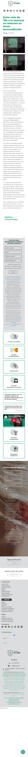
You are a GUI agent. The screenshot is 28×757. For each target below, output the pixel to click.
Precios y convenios (7, 606)
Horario (3, 588)
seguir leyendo (19, 400)
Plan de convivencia (13, 701)
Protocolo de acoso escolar (13, 702)
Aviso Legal (8, 698)
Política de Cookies (14, 699)
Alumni (14, 563)
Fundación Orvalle (14, 574)
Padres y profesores (7, 618)
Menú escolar (5, 584)
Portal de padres (6, 593)
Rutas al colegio (6, 585)
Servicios (4, 605)
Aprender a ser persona (7, 621)
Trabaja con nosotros (7, 594)
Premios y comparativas (8, 609)
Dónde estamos (6, 596)
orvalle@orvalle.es (15, 665)
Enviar (13, 272)
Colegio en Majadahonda (15, 676)
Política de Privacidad (17, 698)
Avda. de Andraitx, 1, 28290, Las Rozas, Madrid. (15, 669)
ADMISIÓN (6, 599)
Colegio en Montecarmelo (9, 679)
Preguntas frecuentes (7, 611)
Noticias (4, 590)
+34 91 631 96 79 (15, 663)
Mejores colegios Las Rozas (14, 675)
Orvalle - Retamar (6, 591)
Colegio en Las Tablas (18, 678)
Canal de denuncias (14, 704)
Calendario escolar (6, 587)
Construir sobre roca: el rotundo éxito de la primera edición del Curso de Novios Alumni (14, 397)
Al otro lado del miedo (7, 619)
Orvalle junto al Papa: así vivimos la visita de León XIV (13, 407)
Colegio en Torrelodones (13, 681)
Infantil (3, 602)
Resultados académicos (8, 608)
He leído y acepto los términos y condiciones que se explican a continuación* (13, 266)
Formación (4, 604)
